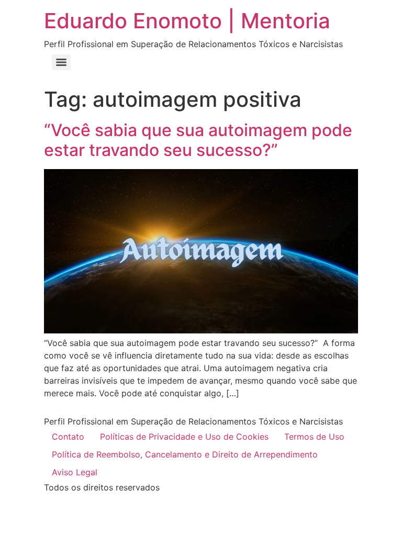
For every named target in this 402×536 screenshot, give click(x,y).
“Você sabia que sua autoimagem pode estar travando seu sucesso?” (198, 140)
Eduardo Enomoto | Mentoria (187, 21)
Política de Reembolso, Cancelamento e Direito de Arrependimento (185, 454)
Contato (68, 436)
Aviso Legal (74, 472)
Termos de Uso (314, 436)
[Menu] (61, 62)
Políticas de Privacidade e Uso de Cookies (184, 436)
